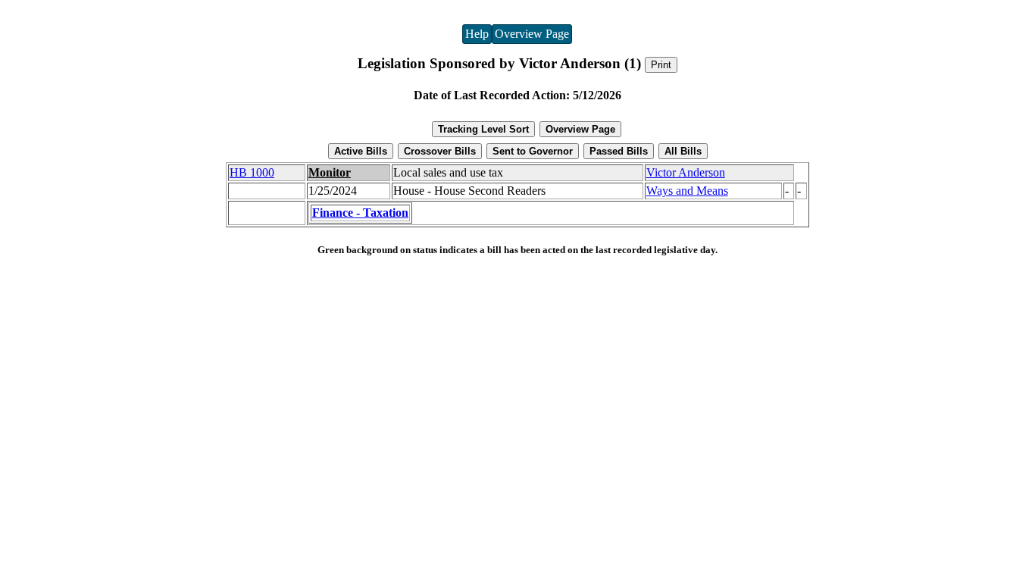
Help (477, 33)
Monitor (329, 172)
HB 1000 (252, 172)
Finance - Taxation (360, 212)
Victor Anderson (685, 172)
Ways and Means (687, 190)
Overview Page (532, 33)
